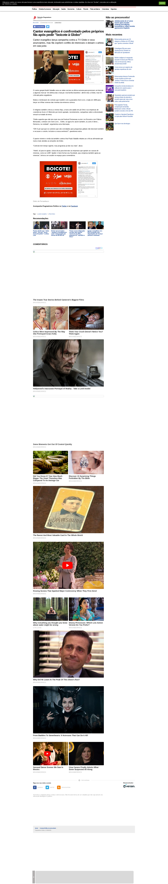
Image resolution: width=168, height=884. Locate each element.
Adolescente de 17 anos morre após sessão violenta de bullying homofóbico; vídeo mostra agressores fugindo (125, 24)
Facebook (74, 206)
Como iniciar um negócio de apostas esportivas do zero (123, 68)
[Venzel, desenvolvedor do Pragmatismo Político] (129, 786)
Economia (71, 9)
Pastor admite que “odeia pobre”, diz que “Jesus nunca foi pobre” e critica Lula (41, 233)
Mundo (85, 9)
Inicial (36, 828)
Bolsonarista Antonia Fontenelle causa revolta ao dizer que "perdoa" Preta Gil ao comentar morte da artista (125, 79)
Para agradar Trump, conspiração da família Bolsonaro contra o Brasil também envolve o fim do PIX (124, 108)
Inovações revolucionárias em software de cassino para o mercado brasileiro (124, 88)
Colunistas (105, 9)
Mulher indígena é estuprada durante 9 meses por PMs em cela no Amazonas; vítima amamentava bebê (124, 61)
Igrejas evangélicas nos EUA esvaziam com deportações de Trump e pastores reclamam (95, 233)
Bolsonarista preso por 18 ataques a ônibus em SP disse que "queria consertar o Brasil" (124, 41)
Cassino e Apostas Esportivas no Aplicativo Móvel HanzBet (124, 115)
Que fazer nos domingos (122, 123)
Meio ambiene (95, 9)
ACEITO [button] (162, 3)
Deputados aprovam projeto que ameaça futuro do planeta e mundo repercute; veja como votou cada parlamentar (125, 98)
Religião (36, 22)
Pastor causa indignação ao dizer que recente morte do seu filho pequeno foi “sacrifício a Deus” (77, 233)
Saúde (63, 9)
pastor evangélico (42, 214)
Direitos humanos (45, 9)
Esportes (114, 9)
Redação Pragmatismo (44, 17)
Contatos (42, 828)
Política (34, 9)
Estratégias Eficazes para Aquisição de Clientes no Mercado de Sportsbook (123, 50)
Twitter (64, 206)
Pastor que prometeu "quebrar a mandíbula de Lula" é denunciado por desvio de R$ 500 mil (59, 233)
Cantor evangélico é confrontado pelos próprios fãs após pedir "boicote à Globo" (68, 33)
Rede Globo (52, 214)
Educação (56, 9)
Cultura (78, 9)
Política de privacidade (50, 828)
